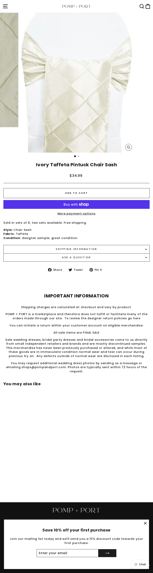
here (136, 318)
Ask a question (76, 257)
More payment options (77, 214)
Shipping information (76, 249)
